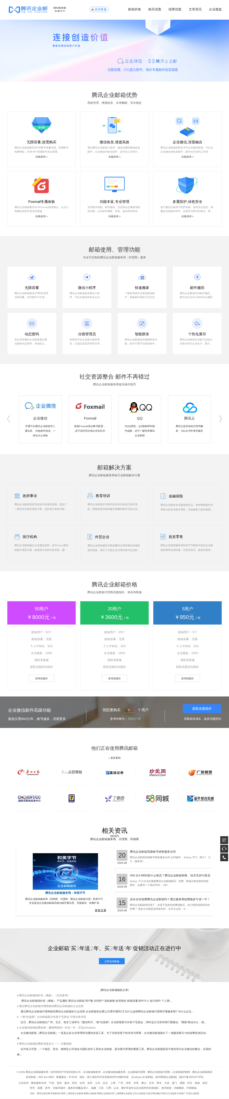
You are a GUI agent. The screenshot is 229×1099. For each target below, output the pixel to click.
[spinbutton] (129, 710)
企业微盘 (215, 9)
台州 (82, 1082)
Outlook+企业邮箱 (142, 1077)
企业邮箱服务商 (92, 1072)
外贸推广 (181, 1093)
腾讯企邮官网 (43, 1093)
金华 (89, 1082)
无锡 (55, 1087)
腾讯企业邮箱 (109, 989)
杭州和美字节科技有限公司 (66, 1072)
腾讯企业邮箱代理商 (159, 1072)
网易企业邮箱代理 (105, 1093)
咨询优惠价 (41, 678)
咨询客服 (101, 9)
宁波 (51, 1082)
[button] (8, 419)
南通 (39, 1087)
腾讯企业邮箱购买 (202, 1072)
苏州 (47, 1087)
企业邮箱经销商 (181, 1072)
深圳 (128, 1082)
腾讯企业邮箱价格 (114, 584)
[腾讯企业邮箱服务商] (43, 9)
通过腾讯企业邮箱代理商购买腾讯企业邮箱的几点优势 (51, 1006)
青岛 (159, 1082)
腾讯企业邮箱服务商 (37, 1072)
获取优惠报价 (202, 708)
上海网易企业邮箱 (123, 1093)
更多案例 (116, 757)
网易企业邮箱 (90, 1093)
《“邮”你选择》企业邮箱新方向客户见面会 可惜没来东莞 (52, 1016)
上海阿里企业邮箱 (74, 1093)
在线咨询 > (41, 156)
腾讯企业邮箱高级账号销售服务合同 (153, 851)
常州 (32, 1087)
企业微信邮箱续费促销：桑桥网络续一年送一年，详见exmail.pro (57, 1027)
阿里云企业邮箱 (169, 1093)
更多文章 (100, 910)
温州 (59, 1082)
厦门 (174, 1082)
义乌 (97, 1082)
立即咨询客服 (111, 961)
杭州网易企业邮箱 (166, 1077)
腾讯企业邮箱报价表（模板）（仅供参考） (44, 995)
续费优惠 (175, 9)
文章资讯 (195, 9)
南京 (205, 1082)
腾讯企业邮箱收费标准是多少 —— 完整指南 (45, 1043)
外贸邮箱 (191, 1087)
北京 (105, 1082)
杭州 (43, 1082)
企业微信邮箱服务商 (114, 1072)
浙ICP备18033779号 (191, 1077)
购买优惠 (154, 9)
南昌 (197, 1082)
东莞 (135, 1082)
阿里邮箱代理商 (57, 1093)
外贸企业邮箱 (192, 1093)
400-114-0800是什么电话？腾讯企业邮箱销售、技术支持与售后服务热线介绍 (170, 875)
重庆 (123, 1087)
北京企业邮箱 (139, 1093)
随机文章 (122, 989)
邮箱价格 (134, 9)
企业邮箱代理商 (136, 1072)
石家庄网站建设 (153, 1093)
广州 (120, 1082)
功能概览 (179, 1087)
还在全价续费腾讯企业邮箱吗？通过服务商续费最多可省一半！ (170, 899)
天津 (151, 1082)
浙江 (85, 1087)
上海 (112, 1082)
